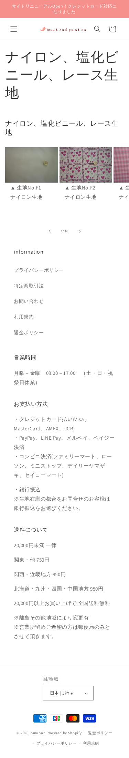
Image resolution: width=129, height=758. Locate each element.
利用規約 (24, 317)
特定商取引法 (29, 286)
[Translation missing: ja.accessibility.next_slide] (79, 231)
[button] (13, 29)
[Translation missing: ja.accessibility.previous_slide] (49, 231)
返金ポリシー (29, 332)
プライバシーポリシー (39, 270)
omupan (38, 732)
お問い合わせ (29, 301)
